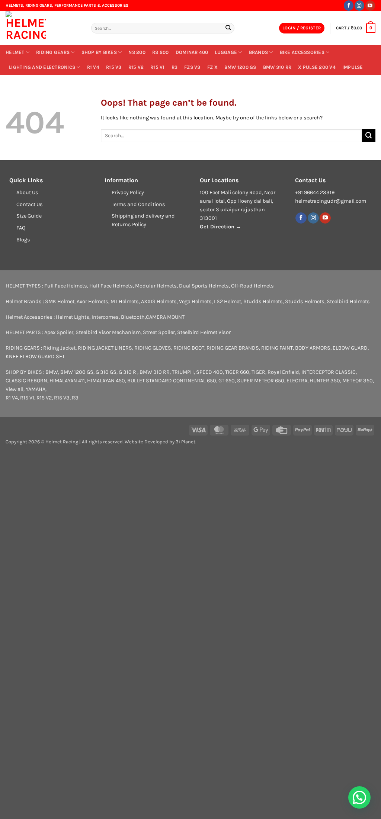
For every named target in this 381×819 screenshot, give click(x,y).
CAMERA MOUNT (165, 317)
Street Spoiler (159, 332)
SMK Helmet (59, 301)
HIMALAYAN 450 (106, 381)
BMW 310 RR (277, 67)
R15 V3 (114, 67)
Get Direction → (220, 227)
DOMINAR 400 (192, 52)
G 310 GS (106, 372)
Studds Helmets (263, 301)
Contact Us (29, 204)
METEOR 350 (357, 381)
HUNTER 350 (325, 381)
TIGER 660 (237, 372)
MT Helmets (125, 301)
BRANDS (258, 52)
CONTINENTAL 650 (194, 381)
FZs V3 (192, 67)
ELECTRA (296, 381)
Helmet (15, 52)
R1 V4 (93, 67)
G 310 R (128, 372)
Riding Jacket (59, 348)
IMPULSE (352, 67)
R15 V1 (157, 67)
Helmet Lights (72, 317)
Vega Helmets (195, 301)
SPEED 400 (209, 372)
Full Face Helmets (65, 286)
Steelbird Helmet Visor (204, 332)
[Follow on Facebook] (348, 5)
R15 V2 (136, 67)
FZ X (212, 67)
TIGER (258, 372)
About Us (27, 192)
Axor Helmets (92, 301)
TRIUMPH (183, 372)
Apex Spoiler (58, 332)
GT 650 (226, 381)
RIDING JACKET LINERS (105, 348)
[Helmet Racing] (43, 28)
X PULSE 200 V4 (317, 67)
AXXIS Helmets (159, 301)
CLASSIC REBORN (26, 381)
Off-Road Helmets (252, 286)
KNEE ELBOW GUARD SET (35, 356)
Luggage (226, 52)
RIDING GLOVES (152, 348)
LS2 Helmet (227, 301)
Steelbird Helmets (348, 301)
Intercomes (105, 317)
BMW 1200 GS (240, 67)
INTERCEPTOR (317, 372)
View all (14, 389)
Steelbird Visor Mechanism (108, 332)
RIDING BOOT (188, 348)
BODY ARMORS (312, 348)
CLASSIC (345, 372)
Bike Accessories (302, 52)
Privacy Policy (128, 192)
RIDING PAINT (277, 348)
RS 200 (160, 52)
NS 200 (136, 52)
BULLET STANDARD (149, 381)
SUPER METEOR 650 (260, 381)
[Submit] (228, 28)
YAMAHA (35, 389)
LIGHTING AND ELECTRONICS (42, 67)
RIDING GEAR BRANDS (232, 348)
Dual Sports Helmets (204, 286)
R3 (175, 67)
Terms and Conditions (138, 204)
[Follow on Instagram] (359, 5)
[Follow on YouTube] (370, 5)
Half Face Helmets (111, 286)
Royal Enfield (283, 372)
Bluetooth (133, 317)
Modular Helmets (156, 286)
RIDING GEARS (53, 52)
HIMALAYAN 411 (67, 381)
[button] (301, 28)
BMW (51, 372)
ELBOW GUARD (350, 348)
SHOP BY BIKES (99, 52)
